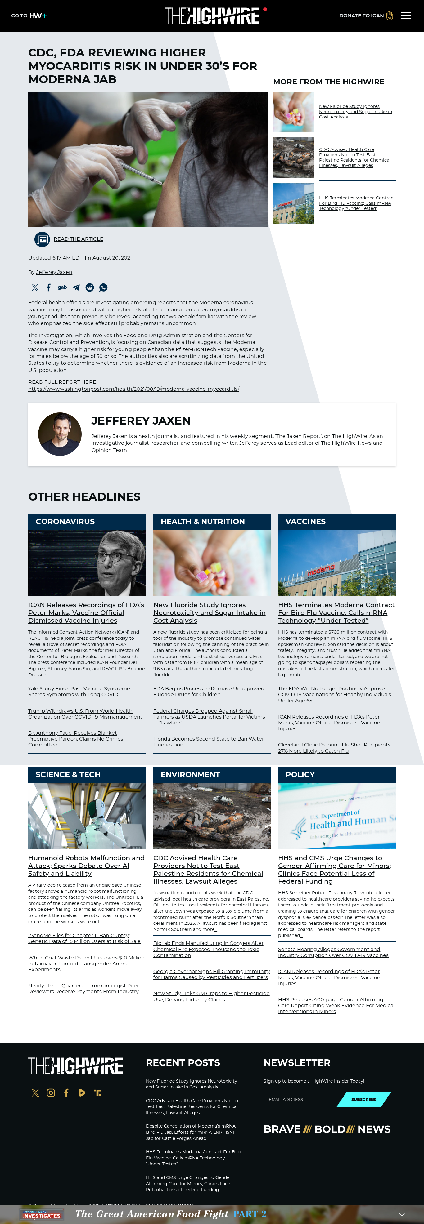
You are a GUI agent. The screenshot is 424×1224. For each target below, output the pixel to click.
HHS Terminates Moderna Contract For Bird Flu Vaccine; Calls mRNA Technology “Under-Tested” (357, 203)
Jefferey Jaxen (54, 272)
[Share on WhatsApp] (103, 287)
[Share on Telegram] (76, 287)
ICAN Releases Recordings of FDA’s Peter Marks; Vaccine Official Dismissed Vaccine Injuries (86, 613)
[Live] (212, 15)
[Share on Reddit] (90, 287)
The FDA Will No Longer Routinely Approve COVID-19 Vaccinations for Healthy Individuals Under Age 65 (334, 694)
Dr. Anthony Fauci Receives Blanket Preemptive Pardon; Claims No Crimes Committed (75, 739)
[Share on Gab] (62, 287)
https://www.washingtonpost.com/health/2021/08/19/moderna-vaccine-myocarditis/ (133, 389)
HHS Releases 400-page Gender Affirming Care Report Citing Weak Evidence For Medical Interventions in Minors (336, 1005)
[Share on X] (35, 287)
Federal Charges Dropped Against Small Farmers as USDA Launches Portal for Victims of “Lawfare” (209, 717)
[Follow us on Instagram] (51, 1093)
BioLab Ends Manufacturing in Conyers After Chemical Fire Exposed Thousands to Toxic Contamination (208, 949)
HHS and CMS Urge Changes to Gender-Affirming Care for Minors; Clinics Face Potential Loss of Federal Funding (189, 1184)
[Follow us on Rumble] (82, 1094)
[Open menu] (406, 16)
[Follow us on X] (35, 1093)
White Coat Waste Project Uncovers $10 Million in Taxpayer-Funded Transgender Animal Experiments (86, 963)
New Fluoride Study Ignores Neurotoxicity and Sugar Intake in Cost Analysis (355, 112)
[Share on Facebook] (49, 287)
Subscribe (363, 1099)
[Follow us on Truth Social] (97, 1094)
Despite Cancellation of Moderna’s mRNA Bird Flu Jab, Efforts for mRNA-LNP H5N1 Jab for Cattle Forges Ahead (191, 1132)
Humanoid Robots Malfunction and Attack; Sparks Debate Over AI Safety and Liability (86, 866)
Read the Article (78, 239)
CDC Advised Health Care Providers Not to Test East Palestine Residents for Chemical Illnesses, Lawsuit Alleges (354, 157)
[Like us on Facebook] (66, 1093)
